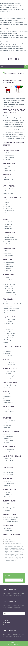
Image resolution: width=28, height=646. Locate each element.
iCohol (14, 59)
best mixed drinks (12, 555)
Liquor (6, 541)
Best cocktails (16, 551)
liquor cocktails (8, 558)
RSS (6, 624)
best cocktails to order (18, 552)
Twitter (6, 620)
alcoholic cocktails (17, 543)
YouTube (7, 618)
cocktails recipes (11, 557)
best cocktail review (16, 549)
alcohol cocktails (8, 543)
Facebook (7, 622)
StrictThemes (17, 644)
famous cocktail (19, 557)
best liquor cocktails (9, 554)
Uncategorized (11, 541)
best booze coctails (15, 546)
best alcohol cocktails (10, 545)
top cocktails (15, 558)
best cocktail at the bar (14, 548)
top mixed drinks (13, 560)
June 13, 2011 (8, 539)
